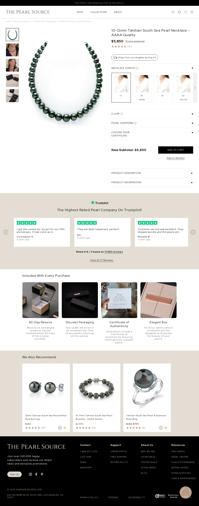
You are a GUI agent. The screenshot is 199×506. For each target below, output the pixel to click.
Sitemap (113, 497)
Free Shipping (119, 457)
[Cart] (192, 12)
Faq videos (178, 451)
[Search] (173, 12)
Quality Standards (183, 462)
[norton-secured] (160, 496)
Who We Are (148, 451)
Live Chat (85, 457)
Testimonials (149, 462)
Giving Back (148, 457)
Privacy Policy (89, 497)
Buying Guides (180, 467)
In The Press (148, 467)
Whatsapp (86, 467)
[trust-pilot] (173, 497)
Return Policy (119, 462)
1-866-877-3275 (88, 451)
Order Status (119, 451)
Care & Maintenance (183, 478)
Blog (144, 473)
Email (83, 462)
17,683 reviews (114, 252)
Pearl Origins (179, 457)
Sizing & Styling (181, 473)
